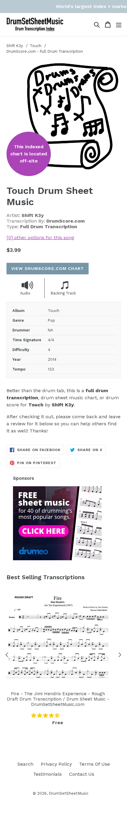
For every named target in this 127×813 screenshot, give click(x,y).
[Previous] (7, 655)
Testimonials (47, 774)
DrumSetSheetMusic (68, 793)
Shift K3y (14, 46)
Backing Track (63, 293)
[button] (46, 715)
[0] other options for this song (40, 237)
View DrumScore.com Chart (47, 268)
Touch (36, 46)
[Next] (119, 655)
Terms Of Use (94, 764)
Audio (25, 293)
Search (25, 764)
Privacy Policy (56, 764)
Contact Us (81, 774)
